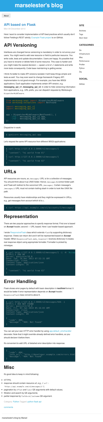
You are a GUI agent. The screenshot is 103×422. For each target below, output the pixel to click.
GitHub (82, 84)
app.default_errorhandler (60, 330)
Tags (81, 34)
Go (80, 50)
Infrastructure (84, 53)
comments (8, 407)
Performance (84, 61)
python (31, 401)
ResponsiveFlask (18, 232)
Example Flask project (41, 37)
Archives (82, 30)
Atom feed (83, 38)
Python (16, 401)
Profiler (82, 64)
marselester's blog (39, 5)
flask (36, 401)
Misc (81, 57)
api (40, 401)
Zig (80, 71)
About (6, 15)
